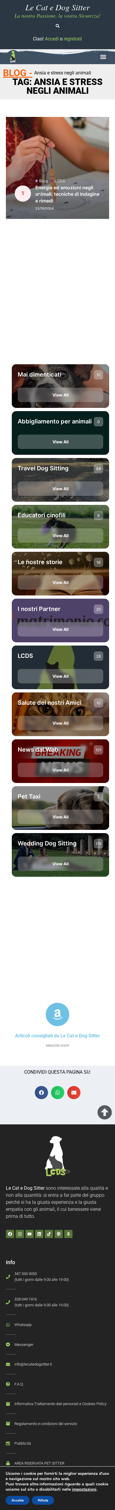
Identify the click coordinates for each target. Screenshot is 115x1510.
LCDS (60, 181)
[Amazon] (68, 1234)
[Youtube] (29, 1234)
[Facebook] (10, 1234)
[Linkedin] (39, 1234)
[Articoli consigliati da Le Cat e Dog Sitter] (57, 1014)
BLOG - (17, 73)
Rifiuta (43, 1500)
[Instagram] (20, 1234)
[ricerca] (58, 26)
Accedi (52, 39)
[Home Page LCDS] (13, 57)
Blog (43, 181)
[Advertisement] (57, 296)
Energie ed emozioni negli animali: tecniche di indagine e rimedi (67, 194)
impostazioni (84, 1489)
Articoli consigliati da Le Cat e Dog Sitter (57, 1036)
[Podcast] (59, 1234)
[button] (103, 57)
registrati (73, 39)
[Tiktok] (49, 1234)
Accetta (18, 1500)
